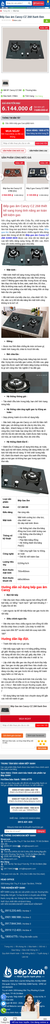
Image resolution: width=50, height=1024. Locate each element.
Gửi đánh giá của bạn (12, 735)
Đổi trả (42, 947)
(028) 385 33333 (11, 856)
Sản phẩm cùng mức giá (13, 151)
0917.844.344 (12, 923)
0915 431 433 (25, 822)
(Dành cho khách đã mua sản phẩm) (25, 791)
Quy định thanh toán (10, 953)
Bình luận (16, 20)
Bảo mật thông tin (30, 950)
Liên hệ (25, 957)
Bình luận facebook (36, 735)
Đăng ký (41, 831)
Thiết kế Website (9, 1006)
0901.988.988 (27, 856)
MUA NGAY (25, 718)
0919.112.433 (12, 930)
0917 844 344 (9, 869)
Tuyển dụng (42, 953)
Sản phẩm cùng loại (38, 151)
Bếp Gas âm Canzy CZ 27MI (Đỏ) (12, 189)
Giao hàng (15, 950)
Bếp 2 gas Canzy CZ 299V (37, 188)
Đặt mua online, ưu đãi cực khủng (12, 134)
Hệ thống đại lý (28, 953)
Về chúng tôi (20, 947)
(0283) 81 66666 (11, 846)
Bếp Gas (16, 11)
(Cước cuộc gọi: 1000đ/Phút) (25, 809)
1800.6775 (10, 936)
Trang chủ (6, 11)
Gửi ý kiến (42, 748)
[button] (2, 177)
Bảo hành (33, 947)
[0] (48, 3)
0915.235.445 (12, 910)
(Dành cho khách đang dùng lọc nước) (25, 800)
